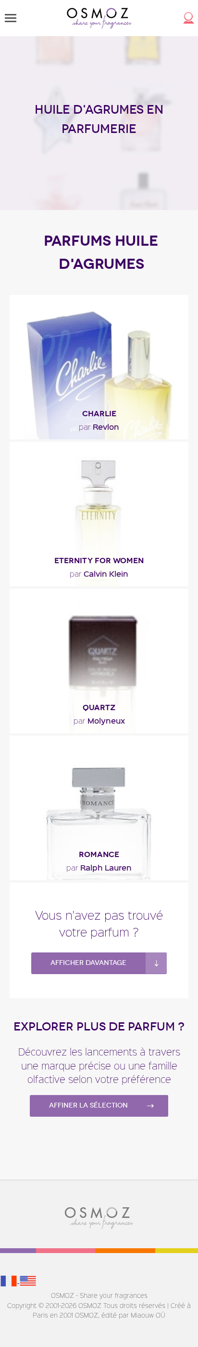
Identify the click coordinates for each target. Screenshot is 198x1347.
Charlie (99, 413)
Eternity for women (99, 560)
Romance (99, 854)
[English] (28, 1280)
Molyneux (99, 720)
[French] (9, 1280)
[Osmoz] (99, 18)
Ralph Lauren (99, 867)
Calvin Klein (99, 573)
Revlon (99, 426)
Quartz (99, 707)
